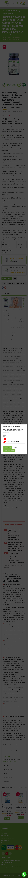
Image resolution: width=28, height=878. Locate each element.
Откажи (15, 447)
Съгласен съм (8, 447)
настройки (6, 432)
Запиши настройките (9, 450)
